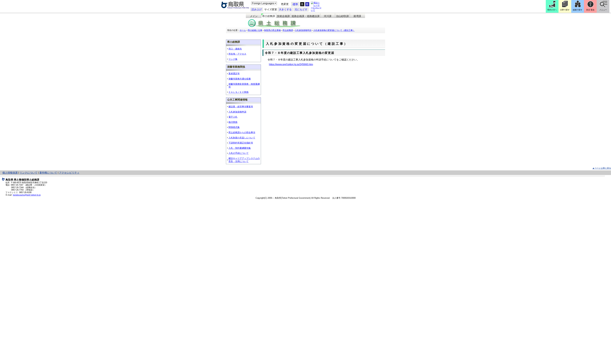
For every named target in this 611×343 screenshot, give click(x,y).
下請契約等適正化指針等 (240, 142)
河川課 (327, 16)
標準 (295, 4)
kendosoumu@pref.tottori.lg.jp (27, 195)
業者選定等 (234, 73)
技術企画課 (283, 16)
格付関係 (232, 122)
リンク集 (232, 59)
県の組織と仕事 (255, 30)
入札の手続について (238, 153)
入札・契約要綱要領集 (239, 148)
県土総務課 (268, 16)
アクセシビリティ (69, 172)
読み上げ (257, 9)
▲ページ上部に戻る (601, 168)
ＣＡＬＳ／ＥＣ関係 (238, 92)
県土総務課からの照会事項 (241, 132)
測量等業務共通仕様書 (239, 78)
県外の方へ (552, 10)
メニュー (603, 10)
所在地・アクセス (237, 54)
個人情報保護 (10, 172)
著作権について (48, 172)
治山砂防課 (342, 16)
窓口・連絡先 (235, 48)
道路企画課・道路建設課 (305, 16)
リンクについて (28, 172)
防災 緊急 (590, 10)
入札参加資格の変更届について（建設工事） (334, 30)
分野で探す (565, 10)
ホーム (243, 30)
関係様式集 (234, 127)
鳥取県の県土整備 (272, 30)
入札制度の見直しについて (241, 137)
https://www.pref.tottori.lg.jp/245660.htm (291, 64)
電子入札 (232, 117)
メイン (254, 16)
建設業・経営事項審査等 (240, 106)
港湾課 (357, 16)
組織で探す (577, 10)
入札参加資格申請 (303, 30)
